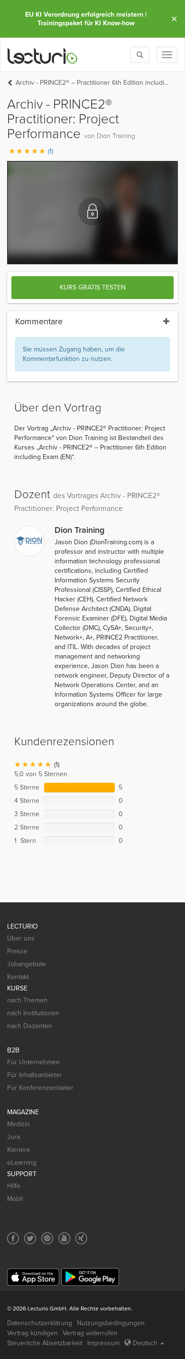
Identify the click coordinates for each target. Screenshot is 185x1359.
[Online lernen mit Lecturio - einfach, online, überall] (43, 55)
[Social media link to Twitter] (30, 1238)
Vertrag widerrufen (90, 1333)
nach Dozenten (29, 1026)
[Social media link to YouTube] (64, 1238)
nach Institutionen (33, 1013)
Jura (13, 1137)
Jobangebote (26, 964)
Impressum (103, 1343)
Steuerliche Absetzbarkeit (45, 1343)
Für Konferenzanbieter (40, 1088)
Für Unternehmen (33, 1062)
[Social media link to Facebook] (13, 1238)
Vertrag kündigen (32, 1333)
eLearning (22, 1163)
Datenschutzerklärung (39, 1323)
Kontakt (18, 977)
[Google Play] (90, 1277)
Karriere (18, 1150)
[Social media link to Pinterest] (47, 1238)
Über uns (21, 938)
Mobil (15, 1199)
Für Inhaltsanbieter (34, 1075)
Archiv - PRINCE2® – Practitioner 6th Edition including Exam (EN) (92, 83)
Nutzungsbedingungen (111, 1323)
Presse (17, 951)
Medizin (18, 1124)
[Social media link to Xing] (81, 1238)
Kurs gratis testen (93, 287)
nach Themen (27, 1000)
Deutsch (145, 1343)
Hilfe (13, 1186)
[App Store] (33, 1277)
